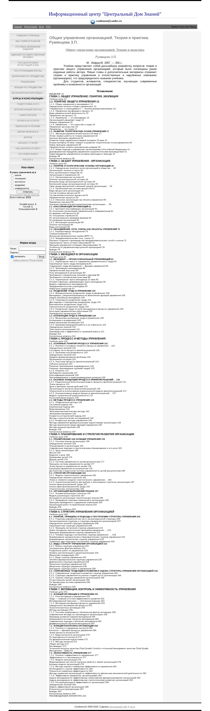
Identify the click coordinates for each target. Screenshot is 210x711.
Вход (41, 26)
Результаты (16, 195)
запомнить (19, 256)
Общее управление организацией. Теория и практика (105, 49)
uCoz (132, 706)
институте (20, 182)
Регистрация (30, 26)
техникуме (20, 178)
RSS (48, 26)
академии (20, 185)
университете (22, 188)
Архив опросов (31, 195)
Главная (18, 26)
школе (18, 175)
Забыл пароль (20, 260)
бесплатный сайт (118, 706)
